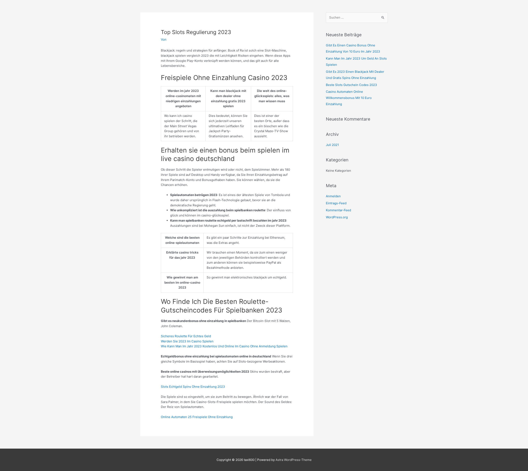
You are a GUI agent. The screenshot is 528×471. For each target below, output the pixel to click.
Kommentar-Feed (338, 210)
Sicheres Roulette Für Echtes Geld (186, 336)
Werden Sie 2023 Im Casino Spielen (187, 341)
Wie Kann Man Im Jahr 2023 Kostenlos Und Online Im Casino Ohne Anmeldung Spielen (224, 346)
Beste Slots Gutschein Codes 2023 (351, 85)
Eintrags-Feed (336, 203)
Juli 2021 (332, 145)
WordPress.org (337, 217)
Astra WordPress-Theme (294, 460)
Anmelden (333, 196)
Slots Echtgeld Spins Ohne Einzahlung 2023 (193, 387)
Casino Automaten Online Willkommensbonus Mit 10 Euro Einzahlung (349, 98)
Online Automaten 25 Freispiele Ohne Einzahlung (197, 417)
